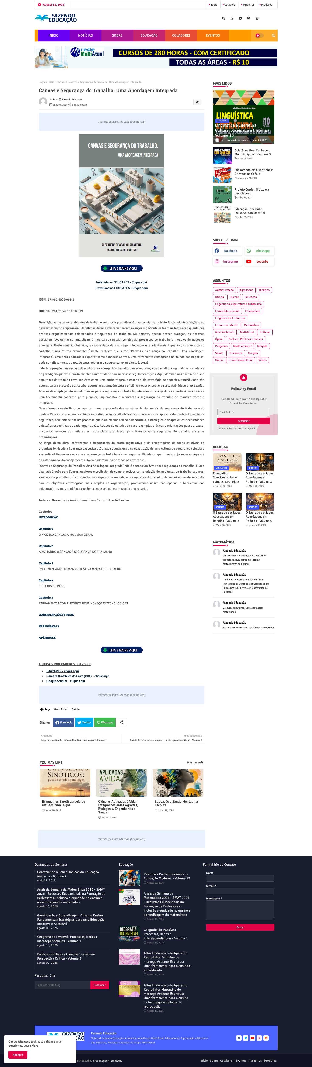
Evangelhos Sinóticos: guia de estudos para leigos (63, 803)
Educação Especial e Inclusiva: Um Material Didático (250, 213)
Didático (264, 290)
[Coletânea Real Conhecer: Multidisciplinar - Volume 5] (222, 155)
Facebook (66, 722)
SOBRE (117, 35)
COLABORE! (181, 35)
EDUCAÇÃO (149, 35)
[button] (273, 35)
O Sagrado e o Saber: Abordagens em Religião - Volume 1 (260, 517)
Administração (224, 290)
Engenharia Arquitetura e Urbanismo (238, 304)
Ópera (219, 339)
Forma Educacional (227, 311)
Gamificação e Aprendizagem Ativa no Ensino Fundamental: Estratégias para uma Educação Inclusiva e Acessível (70, 919)
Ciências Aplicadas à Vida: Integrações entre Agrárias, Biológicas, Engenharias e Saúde (118, 807)
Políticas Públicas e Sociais (245, 339)
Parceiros (248, 4)
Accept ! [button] (18, 1055)
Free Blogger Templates (107, 1061)
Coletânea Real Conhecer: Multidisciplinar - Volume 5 (253, 152)
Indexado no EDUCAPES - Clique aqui (121, 282)
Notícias (265, 332)
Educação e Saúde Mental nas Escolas (177, 803)
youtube (262, 261)
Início (204, 1061)
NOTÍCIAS (85, 35)
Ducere (234, 297)
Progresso (221, 346)
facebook (230, 251)
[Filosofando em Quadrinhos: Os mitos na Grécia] (222, 175)
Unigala (253, 353)
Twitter (86, 722)
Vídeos (262, 360)
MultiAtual (60, 709)
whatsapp (263, 251)
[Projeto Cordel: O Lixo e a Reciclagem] (222, 194)
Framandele (252, 311)
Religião (262, 346)
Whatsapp (107, 722)
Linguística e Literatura (230, 318)
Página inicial (47, 82)
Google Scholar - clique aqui (65, 681)
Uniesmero (235, 353)
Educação (251, 297)
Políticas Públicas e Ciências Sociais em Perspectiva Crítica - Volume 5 (66, 956)
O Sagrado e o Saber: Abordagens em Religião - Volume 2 (227, 517)
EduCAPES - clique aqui (62, 671)
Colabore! (230, 4)
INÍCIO (54, 35)
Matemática (251, 325)
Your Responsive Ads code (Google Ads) (121, 121)
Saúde (62, 82)
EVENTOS (213, 35)
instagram (230, 261)
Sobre (214, 4)
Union (219, 360)
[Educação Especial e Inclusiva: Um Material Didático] (222, 214)
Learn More (31, 1045)
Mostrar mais (195, 762)
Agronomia (246, 290)
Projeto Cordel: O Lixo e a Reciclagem (252, 191)
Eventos (241, 1061)
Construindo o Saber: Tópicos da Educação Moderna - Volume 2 (68, 874)
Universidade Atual (241, 360)
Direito (219, 297)
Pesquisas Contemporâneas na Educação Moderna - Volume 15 (167, 876)
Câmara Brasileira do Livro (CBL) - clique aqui (77, 676)
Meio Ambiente (224, 332)
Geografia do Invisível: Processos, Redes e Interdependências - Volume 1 (67, 939)
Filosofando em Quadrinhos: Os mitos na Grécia (254, 172)
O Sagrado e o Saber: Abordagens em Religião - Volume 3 (260, 477)
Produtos (266, 4)
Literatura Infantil (226, 325)
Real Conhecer (242, 346)
